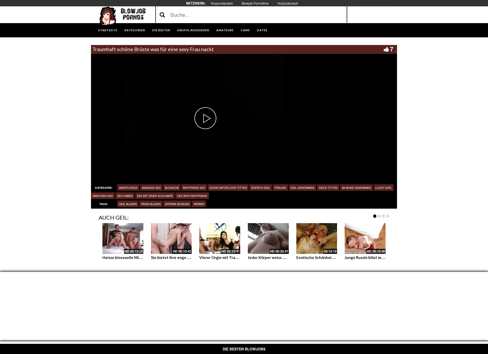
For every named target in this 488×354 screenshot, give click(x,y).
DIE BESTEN (161, 30)
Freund (280, 188)
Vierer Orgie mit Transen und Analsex (232, 257)
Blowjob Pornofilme (255, 3)
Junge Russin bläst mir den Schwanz (376, 257)
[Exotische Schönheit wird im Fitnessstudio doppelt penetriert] (316, 238)
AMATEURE (225, 30)
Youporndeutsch (221, 3)
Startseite (107, 30)
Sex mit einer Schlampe (155, 196)
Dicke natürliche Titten (228, 188)
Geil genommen (302, 188)
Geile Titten (328, 188)
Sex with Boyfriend (192, 196)
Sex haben (125, 196)
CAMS (245, 30)
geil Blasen (128, 204)
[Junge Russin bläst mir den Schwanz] (365, 238)
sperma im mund (177, 204)
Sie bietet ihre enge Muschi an (178, 257)
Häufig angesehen (193, 30)
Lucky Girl (383, 188)
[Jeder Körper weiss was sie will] (268, 238)
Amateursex (128, 188)
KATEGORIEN (135, 30)
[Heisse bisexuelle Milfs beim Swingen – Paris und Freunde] (122, 238)
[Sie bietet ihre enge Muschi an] (171, 238)
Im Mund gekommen (356, 188)
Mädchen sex (103, 196)
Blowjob (172, 188)
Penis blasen (151, 204)
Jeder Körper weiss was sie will (275, 257)
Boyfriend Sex (194, 188)
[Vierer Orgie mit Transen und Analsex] (219, 238)
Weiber (199, 204)
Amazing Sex (151, 188)
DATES (262, 30)
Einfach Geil (260, 188)
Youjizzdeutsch (287, 3)
